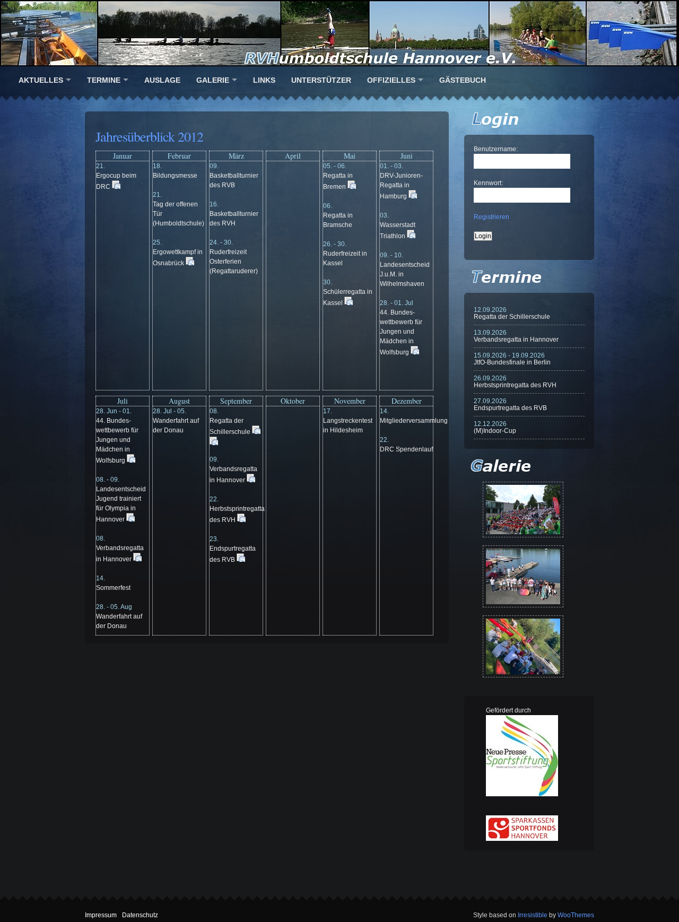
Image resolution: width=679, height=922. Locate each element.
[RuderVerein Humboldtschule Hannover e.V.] (339, 33)
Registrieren (491, 217)
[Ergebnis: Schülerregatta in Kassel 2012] (348, 303)
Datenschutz (140, 915)
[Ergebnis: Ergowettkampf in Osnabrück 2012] (190, 263)
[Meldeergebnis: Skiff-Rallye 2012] (214, 443)
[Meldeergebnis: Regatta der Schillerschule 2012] (256, 432)
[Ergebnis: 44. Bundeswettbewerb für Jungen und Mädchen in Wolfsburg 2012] (415, 352)
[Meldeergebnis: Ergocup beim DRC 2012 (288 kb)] (116, 186)
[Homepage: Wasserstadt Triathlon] (411, 236)
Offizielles (391, 80)
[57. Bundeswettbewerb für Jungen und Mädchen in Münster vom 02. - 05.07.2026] (523, 509)
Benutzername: (496, 149)
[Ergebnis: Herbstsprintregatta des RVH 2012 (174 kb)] (241, 520)
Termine (103, 80)
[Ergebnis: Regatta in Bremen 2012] (351, 186)
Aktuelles (41, 80)
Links (264, 80)
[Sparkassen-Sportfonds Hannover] (522, 838)
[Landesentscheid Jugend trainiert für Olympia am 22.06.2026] (523, 576)
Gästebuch (462, 80)
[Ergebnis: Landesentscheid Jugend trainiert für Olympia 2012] (130, 519)
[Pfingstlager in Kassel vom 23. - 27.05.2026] (523, 646)
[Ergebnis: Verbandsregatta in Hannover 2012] (137, 559)
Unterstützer (321, 80)
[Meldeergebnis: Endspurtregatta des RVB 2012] (241, 559)
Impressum (101, 915)
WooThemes (576, 915)
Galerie (212, 80)
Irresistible (532, 915)
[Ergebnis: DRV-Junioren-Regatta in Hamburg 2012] (412, 196)
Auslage (162, 80)
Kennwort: (488, 183)
